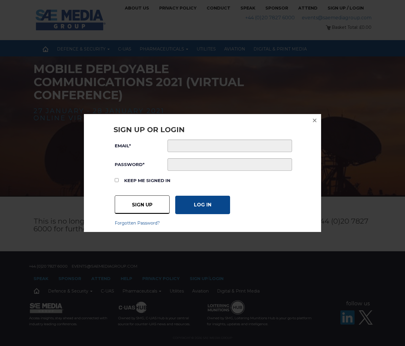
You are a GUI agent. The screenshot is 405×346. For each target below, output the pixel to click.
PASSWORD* (130, 164)
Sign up (142, 205)
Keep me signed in (147, 180)
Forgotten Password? (137, 223)
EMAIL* (123, 145)
